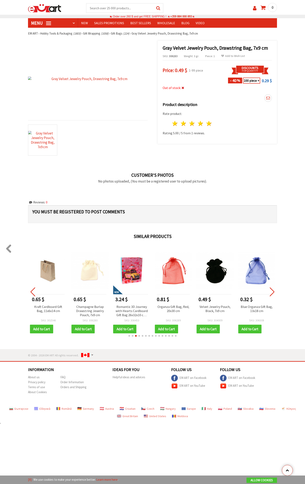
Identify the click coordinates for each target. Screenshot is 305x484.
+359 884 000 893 (181, 16)
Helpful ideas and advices (128, 377)
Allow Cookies (262, 480)
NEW (84, 23)
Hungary (171, 409)
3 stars (192, 123)
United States (157, 416)
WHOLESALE (166, 23)
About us (34, 377)
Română (67, 409)
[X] (30, 480)
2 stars (183, 123)
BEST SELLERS (140, 23)
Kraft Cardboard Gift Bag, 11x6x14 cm (48, 309)
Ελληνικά (44, 409)
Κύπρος (291, 409)
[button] (129, 336)
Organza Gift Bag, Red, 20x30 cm (173, 309)
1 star (175, 123)
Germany (88, 409)
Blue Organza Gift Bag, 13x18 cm (257, 309)
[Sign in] (254, 8)
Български (21, 409)
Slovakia (248, 409)
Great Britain (130, 416)
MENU (37, 23)
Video (200, 23)
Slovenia (270, 409)
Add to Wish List (235, 56)
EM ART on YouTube (192, 385)
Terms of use (36, 387)
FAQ (63, 377)
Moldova (182, 416)
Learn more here (107, 480)
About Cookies (37, 392)
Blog (185, 23)
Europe (191, 409)
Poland (227, 409)
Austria (109, 409)
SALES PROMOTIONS (109, 23)
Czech (150, 409)
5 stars (209, 123)
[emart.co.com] (44, 8)
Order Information (72, 382)
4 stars (200, 123)
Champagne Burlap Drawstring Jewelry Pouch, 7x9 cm (90, 311)
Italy (209, 409)
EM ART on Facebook (192, 378)
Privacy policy (36, 382)
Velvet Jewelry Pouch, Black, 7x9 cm (215, 309)
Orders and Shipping (73, 387)
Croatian (130, 409)
